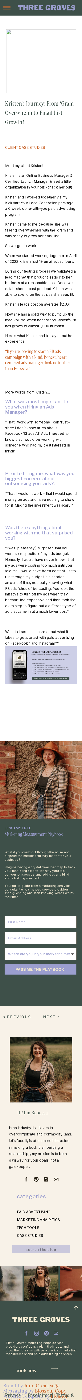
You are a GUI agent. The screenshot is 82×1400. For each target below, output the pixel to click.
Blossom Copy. (51, 1391)
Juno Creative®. (42, 1386)
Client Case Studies (25, 147)
